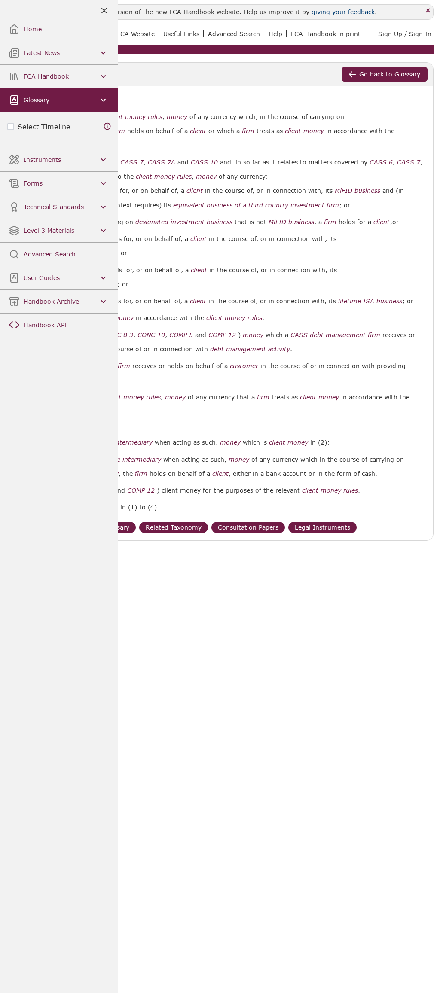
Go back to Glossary (389, 74)
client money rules (134, 117)
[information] (107, 126)
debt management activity (250, 349)
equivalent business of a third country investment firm (256, 205)
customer (244, 366)
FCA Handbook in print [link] (326, 33)
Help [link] (275, 33)
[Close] (428, 11)
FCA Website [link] (136, 33)
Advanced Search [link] (234, 33)
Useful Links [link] (181, 33)
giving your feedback (343, 11)
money (177, 117)
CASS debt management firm (335, 335)
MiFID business (357, 191)
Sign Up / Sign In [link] (404, 33)
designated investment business (183, 222)
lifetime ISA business (370, 301)
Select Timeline (44, 126)
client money (304, 131)
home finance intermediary (120, 460)
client (198, 131)
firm (119, 131)
